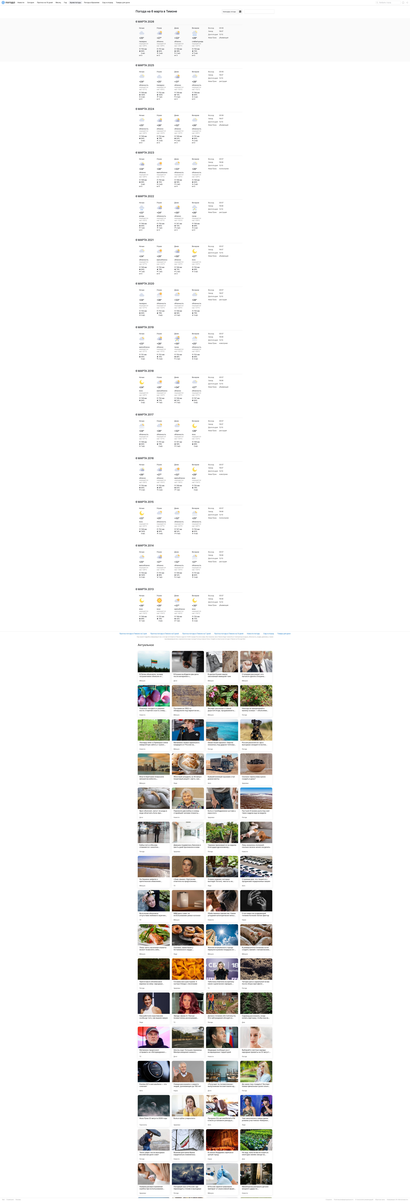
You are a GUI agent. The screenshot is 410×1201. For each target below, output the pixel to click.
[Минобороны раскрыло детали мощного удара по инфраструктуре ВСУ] (256, 1179)
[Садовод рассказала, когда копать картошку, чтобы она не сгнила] (256, 1009)
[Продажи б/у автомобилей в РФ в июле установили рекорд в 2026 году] (222, 1111)
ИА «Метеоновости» (402, 1199)
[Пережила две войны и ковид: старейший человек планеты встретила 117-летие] (188, 804)
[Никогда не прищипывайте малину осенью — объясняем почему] (256, 701)
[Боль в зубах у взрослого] (188, 1111)
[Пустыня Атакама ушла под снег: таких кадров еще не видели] (256, 804)
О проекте (329, 1199)
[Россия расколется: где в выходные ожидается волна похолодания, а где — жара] (256, 735)
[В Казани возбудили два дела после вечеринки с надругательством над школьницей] (188, 667)
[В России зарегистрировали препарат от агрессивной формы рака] (222, 1179)
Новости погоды (253, 634)
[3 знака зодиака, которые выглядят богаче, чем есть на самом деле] (222, 872)
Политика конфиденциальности (343, 1199)
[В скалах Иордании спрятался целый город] (222, 1145)
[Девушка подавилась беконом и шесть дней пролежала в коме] (188, 838)
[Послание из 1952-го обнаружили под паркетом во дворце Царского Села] (188, 701)
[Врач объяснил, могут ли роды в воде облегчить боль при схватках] (154, 804)
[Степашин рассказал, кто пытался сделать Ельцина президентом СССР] (256, 667)
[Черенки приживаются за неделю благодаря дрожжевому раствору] (222, 838)
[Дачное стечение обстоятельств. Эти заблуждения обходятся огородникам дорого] (222, 1009)
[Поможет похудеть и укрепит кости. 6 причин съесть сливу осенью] (154, 701)
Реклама (18, 1199)
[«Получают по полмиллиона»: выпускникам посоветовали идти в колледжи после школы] (222, 1077)
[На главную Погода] (10, 2)
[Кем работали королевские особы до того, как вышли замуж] (154, 1009)
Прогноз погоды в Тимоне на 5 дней (164, 634)
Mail (3, 1199)
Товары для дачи (284, 634)
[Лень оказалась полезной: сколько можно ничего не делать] (256, 838)
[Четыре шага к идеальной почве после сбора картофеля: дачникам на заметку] (256, 974)
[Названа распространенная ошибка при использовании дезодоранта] (154, 1179)
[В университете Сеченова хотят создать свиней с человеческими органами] (256, 940)
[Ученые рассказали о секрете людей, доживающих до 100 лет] (188, 1077)
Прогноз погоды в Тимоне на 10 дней (228, 634)
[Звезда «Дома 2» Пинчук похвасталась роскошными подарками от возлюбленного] (188, 1009)
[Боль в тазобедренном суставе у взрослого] (222, 804)
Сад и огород (268, 634)
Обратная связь (380, 1199)
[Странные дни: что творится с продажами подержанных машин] (256, 872)
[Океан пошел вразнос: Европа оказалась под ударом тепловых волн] (222, 735)
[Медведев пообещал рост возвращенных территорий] (222, 1043)
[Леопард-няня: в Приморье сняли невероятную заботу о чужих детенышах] (154, 735)
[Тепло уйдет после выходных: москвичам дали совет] (154, 1145)
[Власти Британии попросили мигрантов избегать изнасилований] (154, 769)
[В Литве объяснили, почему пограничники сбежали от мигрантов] (154, 667)
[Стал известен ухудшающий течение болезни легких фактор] (256, 906)
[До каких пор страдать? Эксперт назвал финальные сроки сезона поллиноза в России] (256, 1077)
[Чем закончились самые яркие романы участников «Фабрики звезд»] (256, 1111)
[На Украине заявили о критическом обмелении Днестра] (154, 872)
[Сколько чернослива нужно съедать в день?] (256, 769)
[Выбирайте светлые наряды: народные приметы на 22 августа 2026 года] (256, 1043)
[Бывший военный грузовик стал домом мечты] (222, 769)
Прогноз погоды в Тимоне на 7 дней (196, 634)
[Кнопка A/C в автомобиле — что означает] (154, 1077)
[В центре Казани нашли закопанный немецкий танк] (222, 667)
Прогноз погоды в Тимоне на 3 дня (133, 634)
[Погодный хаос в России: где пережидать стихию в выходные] (188, 1179)
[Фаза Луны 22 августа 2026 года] (154, 1111)
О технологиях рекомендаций (364, 1199)
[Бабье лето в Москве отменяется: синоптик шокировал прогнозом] (154, 838)
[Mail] (3, 2)
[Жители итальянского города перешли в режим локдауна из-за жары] (222, 940)
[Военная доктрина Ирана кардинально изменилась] (188, 1145)
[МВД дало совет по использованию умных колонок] (188, 906)
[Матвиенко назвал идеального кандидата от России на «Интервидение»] (188, 735)
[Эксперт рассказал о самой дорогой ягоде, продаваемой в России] (222, 701)
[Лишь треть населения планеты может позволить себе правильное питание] (154, 940)
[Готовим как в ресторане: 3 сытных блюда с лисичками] (188, 974)
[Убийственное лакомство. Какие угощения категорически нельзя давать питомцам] (222, 906)
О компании (10, 1199)
